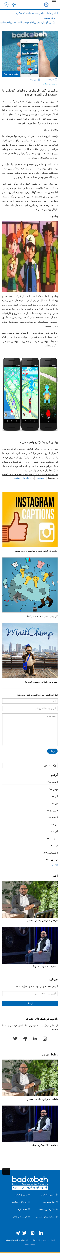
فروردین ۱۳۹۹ (51, 860)
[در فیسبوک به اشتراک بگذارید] (37, 83)
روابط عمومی (50, 1054)
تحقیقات (40, 478)
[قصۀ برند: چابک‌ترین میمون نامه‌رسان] (30, 650)
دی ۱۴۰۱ (53, 824)
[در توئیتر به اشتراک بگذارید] (32, 83)
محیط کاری (22, 1209)
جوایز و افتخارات (48, 1195)
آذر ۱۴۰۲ (53, 796)
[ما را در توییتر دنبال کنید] (24, 1233)
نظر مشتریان (49, 1202)
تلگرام (25, 1038)
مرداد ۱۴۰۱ (52, 838)
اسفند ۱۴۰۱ (52, 817)
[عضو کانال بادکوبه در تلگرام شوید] (17, 1233)
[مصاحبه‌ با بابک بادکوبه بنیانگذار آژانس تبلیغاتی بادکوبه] (30, 945)
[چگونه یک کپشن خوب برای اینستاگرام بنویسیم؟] (30, 519)
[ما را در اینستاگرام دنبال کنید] (33, 1233)
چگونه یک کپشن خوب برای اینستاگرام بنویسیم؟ (36, 551)
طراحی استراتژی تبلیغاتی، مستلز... (42, 920)
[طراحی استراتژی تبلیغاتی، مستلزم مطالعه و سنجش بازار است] (30, 899)
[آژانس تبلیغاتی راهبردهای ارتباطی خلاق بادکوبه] (46, 4)
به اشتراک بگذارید (50, 84)
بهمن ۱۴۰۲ (52, 789)
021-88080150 (14, 4)
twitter (15, 1038)
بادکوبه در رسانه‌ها (47, 1209)
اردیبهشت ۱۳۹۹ (50, 853)
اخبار (55, 875)
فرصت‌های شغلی (20, 1217)
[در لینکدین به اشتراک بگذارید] (27, 83)
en (6, 4)
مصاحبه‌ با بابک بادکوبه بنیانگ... (44, 966)
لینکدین (35, 1038)
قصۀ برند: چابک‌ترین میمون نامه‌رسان (41, 682)
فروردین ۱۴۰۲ (51, 810)
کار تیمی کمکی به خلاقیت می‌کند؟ (42, 616)
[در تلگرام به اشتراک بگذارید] (23, 83)
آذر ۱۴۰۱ (53, 831)
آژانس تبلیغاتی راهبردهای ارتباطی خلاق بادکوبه (22, 1240)
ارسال (52, 751)
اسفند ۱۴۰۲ (52, 782)
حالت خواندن (13, 74)
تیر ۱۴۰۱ (54, 845)
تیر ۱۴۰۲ (54, 803)
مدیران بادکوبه (21, 1195)
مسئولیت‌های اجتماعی (45, 1217)
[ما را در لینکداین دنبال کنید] (41, 1233)
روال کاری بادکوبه (19, 1202)
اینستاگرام (44, 1038)
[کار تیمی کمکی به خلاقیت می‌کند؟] (30, 585)
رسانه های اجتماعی (22, 478)
